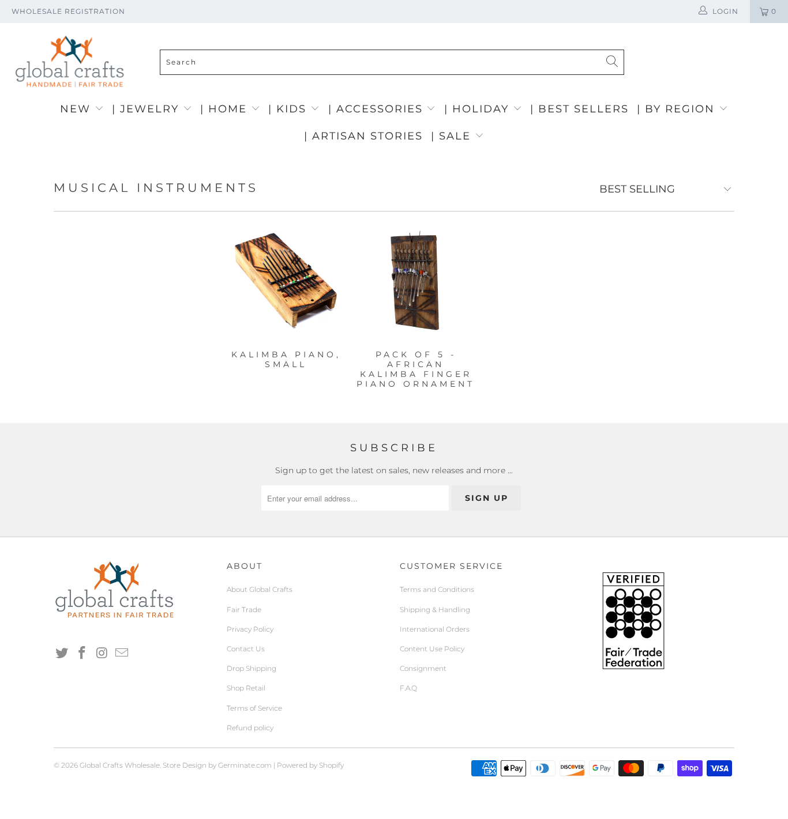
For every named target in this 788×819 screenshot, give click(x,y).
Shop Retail (246, 688)
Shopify (331, 765)
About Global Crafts (259, 589)
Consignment (423, 668)
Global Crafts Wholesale (120, 765)
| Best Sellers (579, 109)
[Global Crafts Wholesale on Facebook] (82, 653)
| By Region (678, 109)
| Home (225, 109)
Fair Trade (244, 609)
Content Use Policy (432, 648)
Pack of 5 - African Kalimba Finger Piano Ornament (416, 280)
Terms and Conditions (437, 589)
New (77, 109)
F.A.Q (408, 688)
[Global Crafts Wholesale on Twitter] (62, 653)
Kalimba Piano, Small (286, 280)
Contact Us (246, 648)
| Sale (453, 136)
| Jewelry (147, 109)
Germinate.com (245, 765)
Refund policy (250, 727)
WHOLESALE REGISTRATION (68, 11)
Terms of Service (254, 708)
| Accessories (377, 109)
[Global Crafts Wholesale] (400, 26)
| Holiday (478, 109)
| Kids (289, 109)
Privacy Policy (250, 629)
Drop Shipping (251, 668)
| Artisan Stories (363, 136)
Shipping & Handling (435, 609)
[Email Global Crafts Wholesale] (122, 653)
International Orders (435, 629)
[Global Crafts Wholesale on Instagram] (102, 653)
